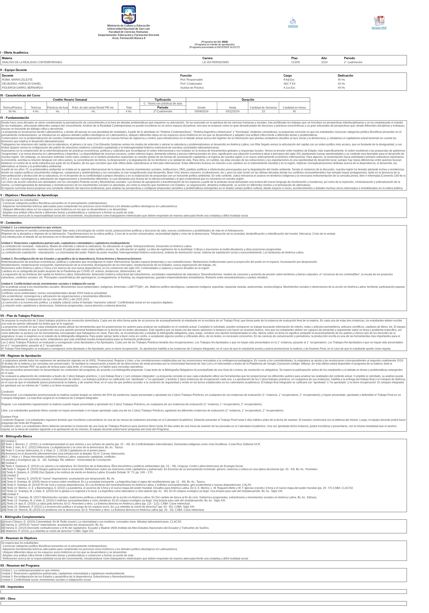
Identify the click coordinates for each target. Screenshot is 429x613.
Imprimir (293, 26)
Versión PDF (379, 27)
